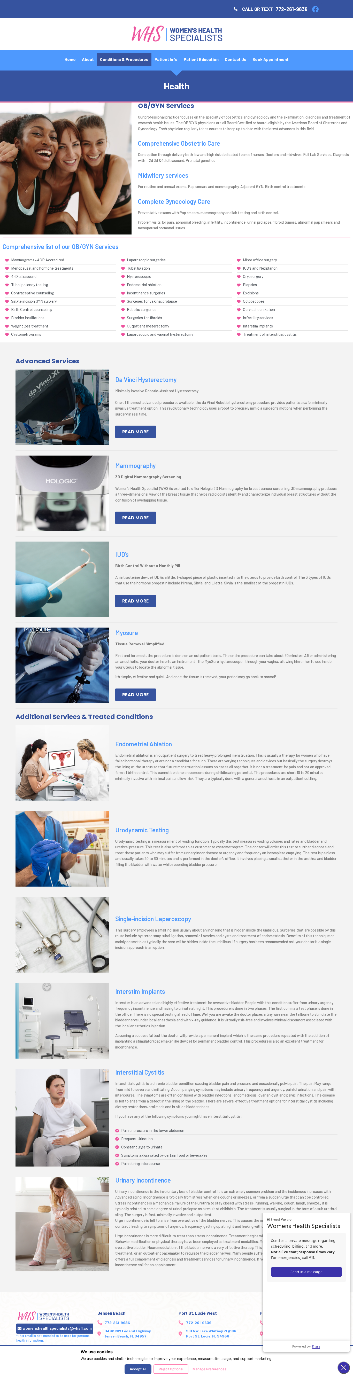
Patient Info (166, 59)
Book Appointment (270, 59)
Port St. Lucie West (198, 1313)
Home (70, 59)
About (88, 59)
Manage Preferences (209, 1369)
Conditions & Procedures (124, 59)
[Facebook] (315, 9)
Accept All (138, 1369)
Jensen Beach (111, 1313)
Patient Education (201, 59)
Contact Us (235, 59)
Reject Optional (171, 1369)
